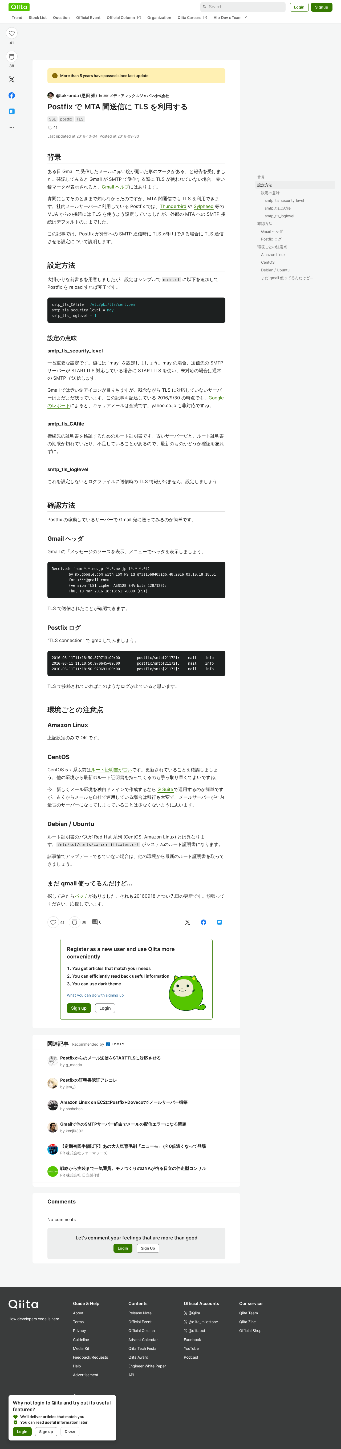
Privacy (79, 1330)
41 (12, 43)
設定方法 (264, 185)
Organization (159, 17)
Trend (17, 17)
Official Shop (250, 1330)
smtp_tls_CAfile (278, 208)
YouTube (191, 1348)
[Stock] (12, 57)
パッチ (81, 896)
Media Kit (81, 1348)
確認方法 (264, 223)
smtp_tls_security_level (284, 200)
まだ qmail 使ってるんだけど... (287, 277)
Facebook (192, 1339)
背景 (261, 177)
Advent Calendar (143, 1339)
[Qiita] (19, 7)
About (78, 1313)
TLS (79, 119)
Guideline (81, 1339)
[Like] (12, 33)
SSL (52, 119)
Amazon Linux (273, 254)
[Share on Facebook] (12, 95)
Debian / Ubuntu (275, 270)
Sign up (46, 1431)
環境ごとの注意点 (272, 246)
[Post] (12, 79)
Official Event (88, 17)
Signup (321, 7)
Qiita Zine (247, 1321)
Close (70, 1431)
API (131, 1374)
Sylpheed (204, 206)
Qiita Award (138, 1357)
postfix (66, 119)
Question (61, 17)
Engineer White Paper (147, 1366)
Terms (78, 1321)
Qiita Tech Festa (142, 1348)
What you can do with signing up (95, 995)
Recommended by (88, 1044)
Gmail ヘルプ (115, 187)
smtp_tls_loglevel (279, 216)
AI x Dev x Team (230, 17)
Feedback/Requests (90, 1357)
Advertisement (85, 1374)
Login (299, 7)
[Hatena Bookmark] (12, 111)
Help (77, 1366)
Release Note (140, 1313)
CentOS (268, 262)
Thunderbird (173, 206)
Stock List (38, 17)
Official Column (124, 17)
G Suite (165, 789)
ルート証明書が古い (111, 769)
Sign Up (148, 1248)
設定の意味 (270, 192)
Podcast (191, 1357)
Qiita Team (248, 1313)
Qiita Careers (192, 17)
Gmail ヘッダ (272, 231)
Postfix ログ (271, 239)
